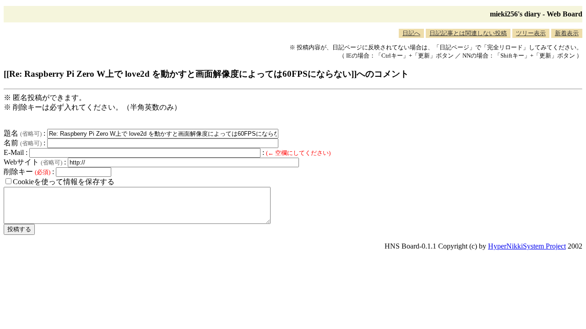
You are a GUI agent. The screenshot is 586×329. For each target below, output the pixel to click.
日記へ (411, 33)
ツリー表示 (531, 33)
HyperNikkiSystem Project (527, 246)
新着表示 (567, 33)
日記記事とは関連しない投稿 (468, 33)
